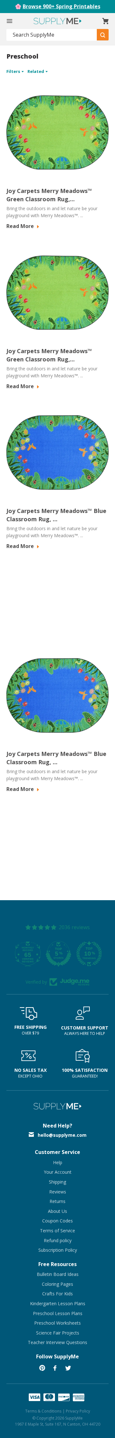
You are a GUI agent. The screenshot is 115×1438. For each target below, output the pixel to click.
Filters (13, 71)
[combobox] (51, 35)
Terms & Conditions (43, 1411)
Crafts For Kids (57, 1294)
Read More (20, 226)
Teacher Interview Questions (57, 1342)
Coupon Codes (57, 1221)
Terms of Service (57, 1231)
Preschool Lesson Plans (57, 1313)
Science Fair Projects (57, 1333)
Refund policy (58, 1240)
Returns (57, 1201)
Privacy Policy (78, 1411)
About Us (57, 1211)
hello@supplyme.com (62, 1135)
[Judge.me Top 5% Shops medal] (57, 953)
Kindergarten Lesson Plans (57, 1303)
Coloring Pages (57, 1284)
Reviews (57, 1192)
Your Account (58, 1172)
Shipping (57, 1182)
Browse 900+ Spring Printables (61, 6)
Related (36, 71)
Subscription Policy (57, 1250)
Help (57, 1162)
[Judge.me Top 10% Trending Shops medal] (88, 953)
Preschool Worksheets (57, 1323)
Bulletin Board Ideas (58, 1274)
